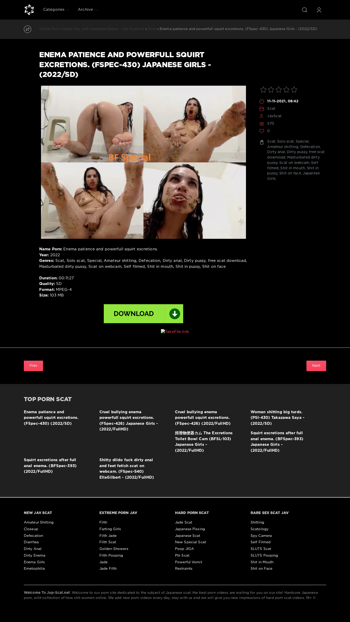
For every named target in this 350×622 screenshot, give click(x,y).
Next (316, 365)
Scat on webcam (294, 162)
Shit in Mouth (262, 562)
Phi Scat (182, 555)
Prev (33, 365)
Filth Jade (108, 535)
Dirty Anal (33, 548)
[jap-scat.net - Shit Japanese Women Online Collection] (29, 9)
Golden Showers (113, 548)
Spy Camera (261, 535)
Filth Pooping (111, 555)
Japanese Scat (187, 535)
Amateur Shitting (39, 522)
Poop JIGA (184, 548)
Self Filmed (261, 542)
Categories (53, 9)
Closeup (31, 529)
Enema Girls (34, 562)
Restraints (183, 568)
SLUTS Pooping (264, 555)
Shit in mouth (292, 168)
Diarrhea (31, 542)
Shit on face (290, 173)
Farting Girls (110, 529)
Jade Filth (108, 568)
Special (302, 141)
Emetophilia (34, 568)
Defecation (310, 147)
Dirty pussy (297, 152)
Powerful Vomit (188, 562)
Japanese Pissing (190, 529)
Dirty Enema (34, 555)
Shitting (257, 522)
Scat (271, 108)
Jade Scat (183, 522)
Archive (85, 9)
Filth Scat (107, 542)
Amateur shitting (282, 147)
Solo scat (285, 141)
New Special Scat (190, 542)
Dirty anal (276, 152)
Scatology (260, 529)
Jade (103, 562)
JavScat (274, 116)
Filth (103, 522)
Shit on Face (261, 568)
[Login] (319, 9)
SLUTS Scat (261, 548)
